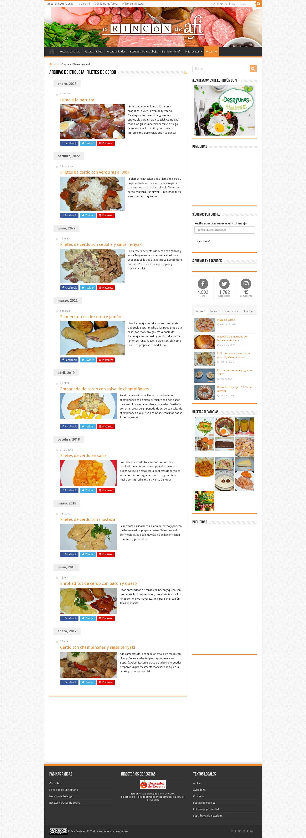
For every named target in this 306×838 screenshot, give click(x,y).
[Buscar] (259, 4)
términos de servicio (174, 797)
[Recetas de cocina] (153, 784)
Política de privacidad (206, 809)
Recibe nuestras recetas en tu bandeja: (221, 223)
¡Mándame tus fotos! (106, 3)
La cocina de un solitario (63, 789)
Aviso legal (199, 789)
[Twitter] (221, 3)
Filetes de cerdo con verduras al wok (94, 172)
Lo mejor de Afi (171, 51)
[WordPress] (233, 3)
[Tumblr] (229, 3)
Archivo (197, 783)
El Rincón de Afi (77, 831)
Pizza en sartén (226, 319)
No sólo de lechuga (60, 796)
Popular (214, 311)
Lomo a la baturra (77, 99)
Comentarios (231, 311)
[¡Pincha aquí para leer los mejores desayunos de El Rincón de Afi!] (224, 110)
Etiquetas (248, 311)
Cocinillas (55, 783)
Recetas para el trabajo (144, 51)
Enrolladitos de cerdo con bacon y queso (98, 583)
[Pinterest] (226, 3)
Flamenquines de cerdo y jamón (90, 316)
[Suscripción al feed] (185, 72)
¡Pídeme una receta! (133, 3)
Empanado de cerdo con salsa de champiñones (104, 388)
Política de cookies (204, 802)
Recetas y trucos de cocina (65, 802)
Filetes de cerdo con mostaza (87, 519)
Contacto (198, 796)
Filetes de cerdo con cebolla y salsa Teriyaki (101, 244)
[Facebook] (217, 3)
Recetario (211, 51)
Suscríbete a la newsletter (208, 815)
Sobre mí (84, 3)
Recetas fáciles (93, 51)
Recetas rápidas (116, 51)
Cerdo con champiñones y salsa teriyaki (97, 647)
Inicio (51, 51)
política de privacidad (145, 797)
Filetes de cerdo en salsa (83, 455)
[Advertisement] (224, 177)
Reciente (200, 311)
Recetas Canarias (70, 51)
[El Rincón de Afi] (153, 27)
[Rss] (214, 3)
